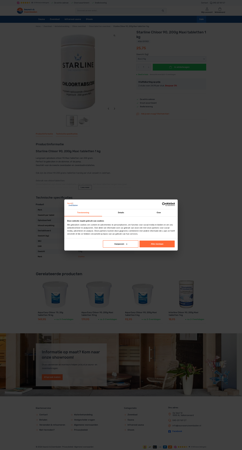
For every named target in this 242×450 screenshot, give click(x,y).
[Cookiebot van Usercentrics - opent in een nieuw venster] (164, 204)
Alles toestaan (157, 244)
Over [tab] (159, 212)
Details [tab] (121, 212)
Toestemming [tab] (83, 212)
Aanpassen (119, 244)
